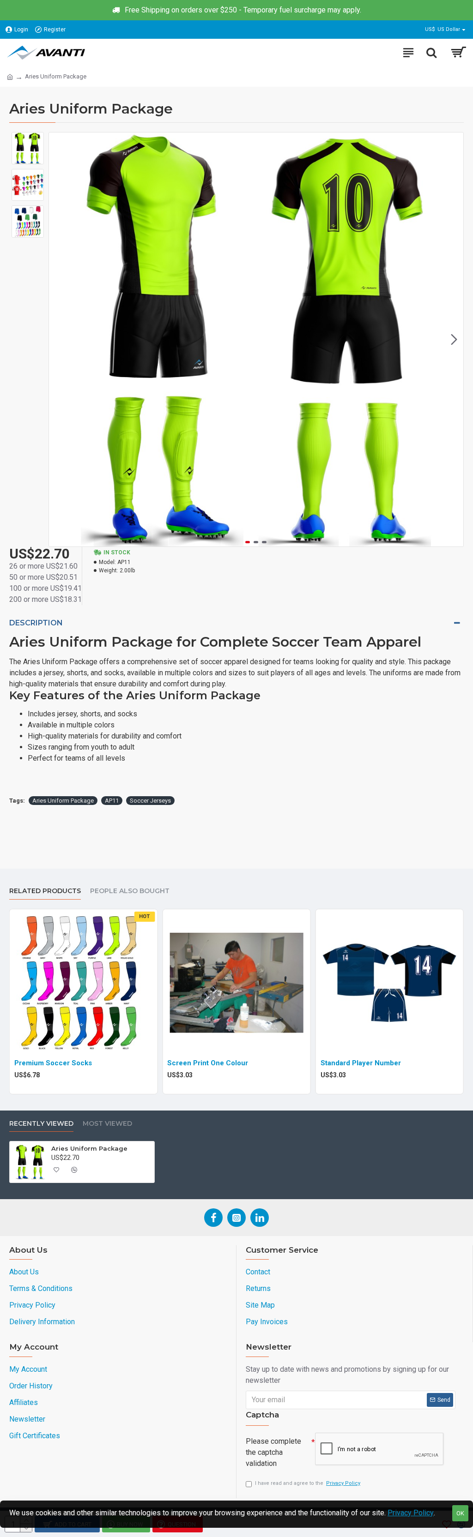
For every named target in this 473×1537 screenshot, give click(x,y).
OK (460, 1513)
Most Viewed (107, 1124)
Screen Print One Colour (207, 1063)
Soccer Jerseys (150, 800)
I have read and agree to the (307, 1483)
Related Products (45, 891)
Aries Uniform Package (63, 800)
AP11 (112, 800)
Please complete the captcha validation (273, 1452)
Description (36, 622)
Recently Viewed (41, 1124)
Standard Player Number (361, 1063)
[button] (58, 339)
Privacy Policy (411, 1512)
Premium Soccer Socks (53, 1063)
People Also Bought (130, 891)
